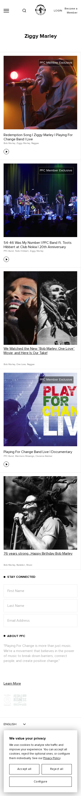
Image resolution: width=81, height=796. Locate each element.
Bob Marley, (10, 143)
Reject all (56, 769)
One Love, (21, 364)
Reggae (35, 143)
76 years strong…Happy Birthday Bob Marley (38, 553)
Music (29, 565)
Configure (40, 781)
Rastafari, (20, 565)
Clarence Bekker (44, 456)
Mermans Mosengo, (25, 456)
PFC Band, (9, 251)
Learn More (12, 683)
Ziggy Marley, (23, 143)
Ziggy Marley (36, 251)
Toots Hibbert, (22, 251)
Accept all (24, 769)
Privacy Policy (51, 758)
